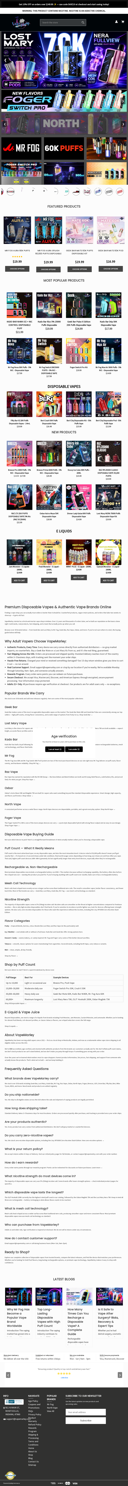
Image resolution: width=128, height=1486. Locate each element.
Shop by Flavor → (11, 956)
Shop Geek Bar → (86, 715)
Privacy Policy (34, 1414)
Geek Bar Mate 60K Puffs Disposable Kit (79, 252)
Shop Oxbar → (27, 796)
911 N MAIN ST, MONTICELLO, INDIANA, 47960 (12, 1411)
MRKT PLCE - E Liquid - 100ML (78, 566)
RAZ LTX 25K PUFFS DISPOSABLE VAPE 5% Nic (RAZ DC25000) (19, 516)
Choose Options (17, 269)
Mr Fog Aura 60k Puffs (17, 250)
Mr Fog (50, 1404)
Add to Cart (19, 580)
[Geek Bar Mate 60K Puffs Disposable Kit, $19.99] (79, 230)
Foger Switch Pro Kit (79, 367)
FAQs (30, 1411)
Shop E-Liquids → (11, 1026)
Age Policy (33, 1401)
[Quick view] (14, 241)
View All (50, 1411)
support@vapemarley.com (48, 667)
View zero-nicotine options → (93, 1140)
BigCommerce (15, 1483)
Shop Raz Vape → (28, 779)
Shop (30, 1454)
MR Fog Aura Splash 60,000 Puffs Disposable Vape (48, 253)
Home (31, 1448)
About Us (32, 1451)
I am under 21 (74, 749)
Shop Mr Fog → (35, 763)
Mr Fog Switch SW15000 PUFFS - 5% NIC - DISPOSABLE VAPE (49, 370)
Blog (30, 1458)
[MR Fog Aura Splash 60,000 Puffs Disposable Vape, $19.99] (48, 230)
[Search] (83, 22)
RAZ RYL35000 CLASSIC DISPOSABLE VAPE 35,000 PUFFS (108, 473)
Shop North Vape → (108, 809)
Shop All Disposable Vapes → (16, 1003)
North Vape (52, 1407)
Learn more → (97, 1167)
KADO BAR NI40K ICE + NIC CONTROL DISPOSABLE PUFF (19, 325)
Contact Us (33, 1461)
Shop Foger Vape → (12, 825)
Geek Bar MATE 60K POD (110, 250)
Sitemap (32, 1464)
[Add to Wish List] (20, 241)
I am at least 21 (55, 749)
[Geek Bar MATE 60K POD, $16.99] (110, 230)
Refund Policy (34, 1424)
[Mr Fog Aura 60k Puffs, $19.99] (17, 230)
